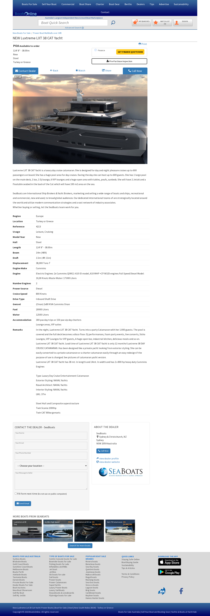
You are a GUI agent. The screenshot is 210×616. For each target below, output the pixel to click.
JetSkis (52, 572)
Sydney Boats (19, 559)
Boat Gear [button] (114, 4)
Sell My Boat (18, 592)
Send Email (24, 503)
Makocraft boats (93, 574)
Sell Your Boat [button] (49, 4)
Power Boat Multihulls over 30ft (47, 33)
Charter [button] (100, 4)
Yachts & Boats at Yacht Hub (184, 611)
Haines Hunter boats (95, 598)
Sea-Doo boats (92, 582)
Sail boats (53, 577)
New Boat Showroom (22, 590)
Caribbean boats (93, 592)
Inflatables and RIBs (58, 566)
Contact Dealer (27, 71)
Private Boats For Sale (23, 582)
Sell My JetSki (19, 595)
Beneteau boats (93, 564)
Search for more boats (80, 545)
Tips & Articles (128, 568)
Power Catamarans (58, 582)
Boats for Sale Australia (129, 611)
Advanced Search (73, 27)
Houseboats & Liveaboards (61, 592)
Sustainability (181, 4)
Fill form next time (42, 493)
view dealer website (109, 461)
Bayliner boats (92, 595)
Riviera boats (92, 561)
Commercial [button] (67, 4)
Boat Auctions (19, 587)
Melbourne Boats (20, 569)
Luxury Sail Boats (57, 590)
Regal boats (91, 577)
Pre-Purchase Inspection (120, 61)
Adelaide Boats (20, 574)
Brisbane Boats (20, 561)
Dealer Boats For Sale (23, 585)
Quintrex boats (92, 569)
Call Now (136, 71)
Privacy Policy (128, 576)
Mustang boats (92, 579)
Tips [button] (152, 4)
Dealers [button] (141, 4)
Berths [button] (128, 4)
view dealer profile (109, 458)
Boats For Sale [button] (29, 4)
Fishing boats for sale (59, 564)
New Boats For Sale (22, 33)
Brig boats (90, 590)
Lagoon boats (92, 587)
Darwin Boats (19, 579)
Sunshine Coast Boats (23, 566)
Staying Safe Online (131, 559)
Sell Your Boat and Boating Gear (155, 611)
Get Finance (130, 52)
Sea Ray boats (92, 566)
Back (55, 70)
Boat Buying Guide (130, 562)
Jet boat (53, 569)
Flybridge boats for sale (60, 595)
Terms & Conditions (130, 574)
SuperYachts (55, 585)
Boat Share (85, 4)
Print (144, 43)
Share (108, 70)
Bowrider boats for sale (60, 561)
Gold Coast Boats (21, 564)
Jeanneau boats (93, 572)
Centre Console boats (63, 559)
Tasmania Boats (20, 577)
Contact (105, 12)
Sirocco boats (92, 585)
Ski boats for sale (57, 574)
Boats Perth (18, 572)
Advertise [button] (164, 4)
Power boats (55, 579)
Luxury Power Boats (58, 587)
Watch (81, 70)
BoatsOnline (34, 611)
